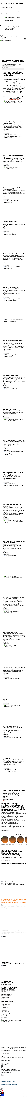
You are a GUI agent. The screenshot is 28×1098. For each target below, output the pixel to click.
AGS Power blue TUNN (9, 409)
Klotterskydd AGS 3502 (10, 221)
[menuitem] (4, 13)
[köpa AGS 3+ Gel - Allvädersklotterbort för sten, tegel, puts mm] (14, 530)
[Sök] (18, 11)
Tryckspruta (4, 1007)
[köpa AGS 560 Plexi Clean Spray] (14, 715)
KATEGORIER (8, 64)
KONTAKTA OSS (5, 860)
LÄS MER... (4, 980)
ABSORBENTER (5, 1011)
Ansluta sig (4, 1064)
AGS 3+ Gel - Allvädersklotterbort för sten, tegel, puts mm (14, 541)
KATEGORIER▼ (5, 831)
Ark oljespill (4, 1017)
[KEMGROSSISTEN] (14, 20)
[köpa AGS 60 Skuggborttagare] (14, 621)
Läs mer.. (3, 991)
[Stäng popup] (0, 1097)
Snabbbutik (6, 133)
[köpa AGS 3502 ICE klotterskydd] (14, 276)
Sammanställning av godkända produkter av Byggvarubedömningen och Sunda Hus (14, 81)
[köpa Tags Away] (14, 747)
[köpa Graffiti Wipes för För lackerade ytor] (14, 779)
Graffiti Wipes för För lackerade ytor (14, 790)
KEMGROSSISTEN (6, 1081)
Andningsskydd (5, 1006)
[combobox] (9, 11)
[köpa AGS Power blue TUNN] (14, 398)
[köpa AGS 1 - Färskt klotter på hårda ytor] (14, 429)
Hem (3, 64)
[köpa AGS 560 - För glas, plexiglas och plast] (14, 308)
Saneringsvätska (6, 996)
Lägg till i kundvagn (8, 799)
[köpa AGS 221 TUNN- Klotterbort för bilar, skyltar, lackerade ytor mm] (14, 144)
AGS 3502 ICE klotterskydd (11, 287)
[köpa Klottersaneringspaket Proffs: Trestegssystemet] (14, 176)
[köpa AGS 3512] (14, 688)
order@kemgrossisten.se (6, 7)
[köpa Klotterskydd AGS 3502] (14, 210)
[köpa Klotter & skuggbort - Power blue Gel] (14, 242)
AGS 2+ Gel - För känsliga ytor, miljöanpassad (12, 505)
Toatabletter (5, 997)
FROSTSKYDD (5, 998)
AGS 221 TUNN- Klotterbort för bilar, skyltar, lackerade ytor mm (13, 156)
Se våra (3, 984)
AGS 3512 (5, 699)
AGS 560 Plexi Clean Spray (11, 726)
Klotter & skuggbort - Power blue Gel (14, 254)
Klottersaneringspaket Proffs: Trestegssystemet (12, 188)
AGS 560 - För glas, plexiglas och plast (13, 341)
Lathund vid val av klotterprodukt (14, 78)
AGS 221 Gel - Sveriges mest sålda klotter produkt (13, 122)
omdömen (9, 984)
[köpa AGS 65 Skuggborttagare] (14, 364)
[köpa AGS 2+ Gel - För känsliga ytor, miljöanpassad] (14, 493)
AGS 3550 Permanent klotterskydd (13, 597)
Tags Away (6, 758)
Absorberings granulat (7, 1013)
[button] (14, 9)
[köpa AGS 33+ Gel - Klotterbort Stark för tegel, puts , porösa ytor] (14, 461)
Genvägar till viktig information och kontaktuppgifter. (11, 1071)
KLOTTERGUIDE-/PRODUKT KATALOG (11, 857)
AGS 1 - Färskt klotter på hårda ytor (13, 440)
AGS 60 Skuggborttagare (10, 632)
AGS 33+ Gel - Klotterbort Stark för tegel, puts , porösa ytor (13, 473)
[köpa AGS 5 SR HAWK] (14, 654)
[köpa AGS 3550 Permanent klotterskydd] (14, 565)
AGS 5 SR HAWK (7, 666)
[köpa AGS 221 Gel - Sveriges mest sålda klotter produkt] (14, 110)
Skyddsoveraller (5, 1004)
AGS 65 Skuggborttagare (10, 375)
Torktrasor (4, 1014)
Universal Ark (5, 1016)
